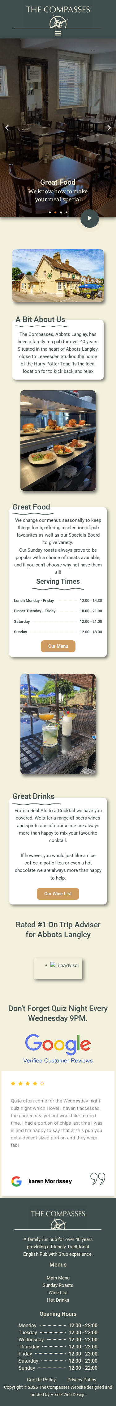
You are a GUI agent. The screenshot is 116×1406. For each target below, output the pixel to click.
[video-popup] (89, 218)
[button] (58, 33)
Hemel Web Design (68, 1394)
